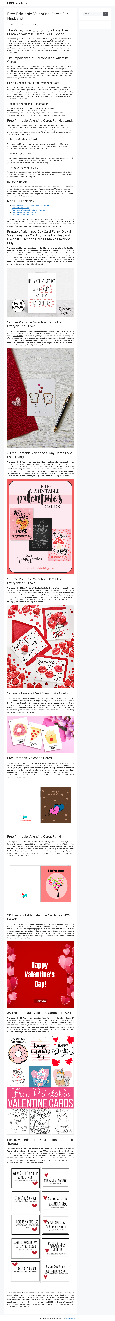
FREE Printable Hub (17, 3)
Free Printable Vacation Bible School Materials (28, 210)
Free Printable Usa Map (20, 208)
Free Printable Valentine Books (23, 215)
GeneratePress (70, 1318)
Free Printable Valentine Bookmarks (25, 212)
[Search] (105, 14)
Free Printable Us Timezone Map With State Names (30, 205)
